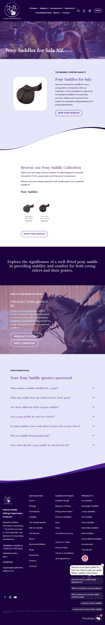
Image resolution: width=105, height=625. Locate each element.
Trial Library (34, 511)
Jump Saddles (88, 511)
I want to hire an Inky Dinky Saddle (87, 609)
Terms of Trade (62, 542)
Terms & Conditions (64, 553)
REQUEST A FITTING (26, 336)
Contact (66, 13)
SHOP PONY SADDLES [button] (69, 113)
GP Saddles (87, 517)
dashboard (55, 611)
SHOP (98, 10)
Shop (31, 549)
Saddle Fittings (62, 500)
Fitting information (63, 511)
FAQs (57, 528)
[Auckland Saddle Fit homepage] (13, 10)
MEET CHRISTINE (24, 343)
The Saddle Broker (43, 13)
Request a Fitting (63, 506)
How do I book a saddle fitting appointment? (83, 580)
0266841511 (8, 562)
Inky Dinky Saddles (90, 528)
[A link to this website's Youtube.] (15, 597)
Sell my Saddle (36, 528)
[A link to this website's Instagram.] (10, 597)
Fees (57, 522)
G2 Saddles (87, 500)
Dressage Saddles (90, 506)
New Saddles (88, 533)
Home (32, 500)
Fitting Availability (63, 517)
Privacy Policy (61, 547)
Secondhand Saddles (92, 539)
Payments (69, 8)
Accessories (87, 544)
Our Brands (34, 533)
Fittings (32, 8)
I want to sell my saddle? (91, 603)
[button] (98, 618)
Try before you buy (64, 533)
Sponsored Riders (37, 544)
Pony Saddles (88, 522)
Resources (34, 555)
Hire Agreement (62, 558)
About (56, 13)
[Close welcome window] (102, 565)
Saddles (43, 8)
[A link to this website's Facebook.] (5, 597)
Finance (32, 560)
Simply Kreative (18, 611)
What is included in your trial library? (87, 588)
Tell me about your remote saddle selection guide (85, 595)
